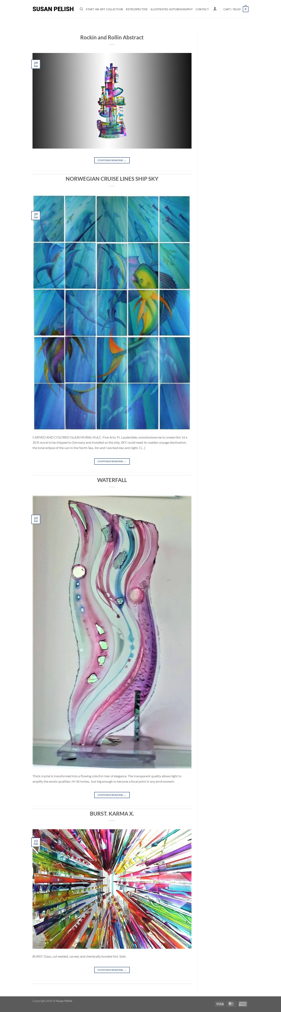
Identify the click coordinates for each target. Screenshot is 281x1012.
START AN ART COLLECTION (104, 9)
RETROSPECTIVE (136, 9)
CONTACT (202, 9)
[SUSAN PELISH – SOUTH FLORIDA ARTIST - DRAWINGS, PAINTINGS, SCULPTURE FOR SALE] (53, 9)
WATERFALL (112, 480)
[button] (215, 8)
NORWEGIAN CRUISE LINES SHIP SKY (112, 179)
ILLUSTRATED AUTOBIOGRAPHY (172, 9)
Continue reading (112, 160)
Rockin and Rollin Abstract (112, 37)
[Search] (81, 9)
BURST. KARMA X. (112, 813)
